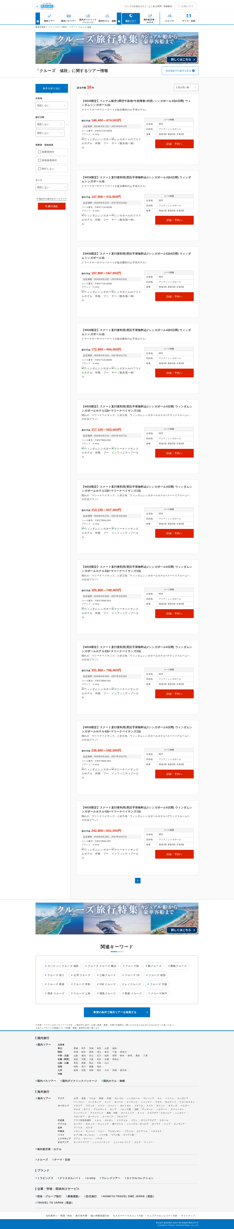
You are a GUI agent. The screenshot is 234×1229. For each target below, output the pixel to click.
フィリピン (79, 1102)
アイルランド (100, 1109)
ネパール (118, 1102)
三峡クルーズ (107, 975)
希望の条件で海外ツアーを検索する (115, 1012)
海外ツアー (44, 1098)
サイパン (88, 1138)
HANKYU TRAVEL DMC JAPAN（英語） (129, 1196)
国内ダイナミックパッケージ (79, 1080)
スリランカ (132, 1102)
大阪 (91, 1059)
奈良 (99, 1059)
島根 (84, 1063)
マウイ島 (115, 1135)
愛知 (138, 1056)
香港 (84, 1098)
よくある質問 (155, 6)
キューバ (90, 1131)
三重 (145, 1056)
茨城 (76, 1052)
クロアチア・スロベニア (159, 1113)
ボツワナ (156, 1124)
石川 (99, 1056)
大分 (107, 1070)
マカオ (92, 1098)
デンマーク (147, 1109)
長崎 (91, 1070)
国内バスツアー (46, 1080)
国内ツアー (44, 1045)
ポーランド (93, 1117)
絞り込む (53, 206)
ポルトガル (125, 1106)
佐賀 (84, 1070)
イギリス (138, 1106)
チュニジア (103, 1124)
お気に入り (188, 6)
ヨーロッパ (63, 1106)
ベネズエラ (156, 1131)
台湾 (76, 1098)
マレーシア (148, 1098)
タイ (159, 1098)
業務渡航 (73, 1196)
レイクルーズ (133, 984)
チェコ (141, 1113)
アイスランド (96, 1113)
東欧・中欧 (112, 1113)
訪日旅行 (91, 1196)
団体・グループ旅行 (49, 1196)
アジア (61, 1098)
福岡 (76, 1070)
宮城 (91, 1048)
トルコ (98, 1120)
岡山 (91, 1063)
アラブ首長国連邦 (82, 1120)
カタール (164, 1120)
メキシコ (78, 1131)
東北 (60, 1048)
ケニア (167, 1124)
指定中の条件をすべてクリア (53, 199)
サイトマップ (188, 1216)
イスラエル (122, 1120)
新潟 (84, 1056)
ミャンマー (146, 1102)
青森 (76, 1048)
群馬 (91, 1052)
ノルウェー (161, 1109)
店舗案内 (167, 6)
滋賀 (76, 1059)
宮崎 (114, 1070)
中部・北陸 (63, 1056)
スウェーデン (177, 1109)
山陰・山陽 (63, 1063)
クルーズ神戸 (159, 993)
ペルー (101, 1131)
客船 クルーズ (133, 993)
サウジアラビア (148, 1120)
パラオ (99, 1138)
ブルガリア (122, 1117)
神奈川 (123, 1052)
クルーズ (42, 1159)
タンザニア (179, 1124)
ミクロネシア (64, 1138)
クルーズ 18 (132, 975)
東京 (107, 1052)
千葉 (114, 1052)
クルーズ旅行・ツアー (65, 27)
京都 (84, 1059)
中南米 (61, 1131)
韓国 (101, 1098)
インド (108, 1102)
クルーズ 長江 (55, 975)
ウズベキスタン (187, 1102)
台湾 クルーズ (82, 975)
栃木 (84, 1052)
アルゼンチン (114, 1131)
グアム (77, 1138)
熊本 (99, 1070)
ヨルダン (109, 1120)
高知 (99, 1067)
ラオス (158, 1102)
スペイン (112, 1106)
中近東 (61, 1120)
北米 (60, 1128)
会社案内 (50, 1216)
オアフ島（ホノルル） (85, 1135)
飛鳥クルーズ (107, 993)
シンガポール (133, 1098)
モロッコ (90, 1124)
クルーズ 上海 (82, 993)
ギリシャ (160, 1106)
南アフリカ (117, 1124)
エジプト (78, 1124)
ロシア (113, 1109)
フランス (90, 1106)
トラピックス (45, 1178)
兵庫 (107, 1059)
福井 (107, 1056)
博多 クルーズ (55, 993)
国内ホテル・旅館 (114, 1080)
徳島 (76, 1067)
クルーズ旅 (132, 966)
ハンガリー (180, 1113)
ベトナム (169, 1098)
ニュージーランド (101, 1142)
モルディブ (170, 1102)
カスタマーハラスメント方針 (128, 1216)
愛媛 (91, 1067)
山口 (107, 1063)
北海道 (61, 1045)
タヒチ (137, 1142)
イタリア (78, 1106)
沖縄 (60, 1074)
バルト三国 (125, 1109)
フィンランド (80, 1113)
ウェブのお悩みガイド (136, 6)
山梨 (76, 1056)
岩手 (84, 1048)
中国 (109, 1098)
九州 (60, 1070)
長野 (114, 1056)
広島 (99, 1063)
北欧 (136, 1109)
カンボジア (182, 1098)
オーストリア (127, 1113)
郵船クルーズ (178, 966)
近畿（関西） (64, 1059)
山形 (107, 1048)
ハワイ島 (103, 1135)
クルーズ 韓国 (157, 975)
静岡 (130, 1056)
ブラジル (128, 1131)
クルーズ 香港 (55, 984)
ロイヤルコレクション (140, 1178)
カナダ (89, 1128)
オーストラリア (81, 1142)
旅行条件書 (81, 1216)
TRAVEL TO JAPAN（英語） (55, 1202)
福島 (114, 1048)
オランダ (172, 1106)
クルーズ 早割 (82, 984)
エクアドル (141, 1131)
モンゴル (119, 1098)
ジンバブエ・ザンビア (138, 1124)
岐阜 (122, 1056)
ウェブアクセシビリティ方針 (162, 1216)
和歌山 (115, 1059)
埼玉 (99, 1052)
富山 (91, 1056)
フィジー (148, 1142)
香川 (84, 1067)
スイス (149, 1106)
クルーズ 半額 (158, 984)
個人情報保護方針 (100, 1216)
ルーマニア (107, 1117)
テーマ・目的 (62, 1159)
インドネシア (94, 1102)
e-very (91, 1178)
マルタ (77, 1109)
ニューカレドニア (122, 1142)
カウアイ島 (128, 1135)
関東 (60, 1052)
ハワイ (61, 1135)
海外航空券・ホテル (49, 1149)
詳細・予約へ (174, 144)
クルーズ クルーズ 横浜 (102, 966)
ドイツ (101, 1106)
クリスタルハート (70, 1178)
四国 (60, 1067)
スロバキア (79, 1117)
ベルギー (185, 1106)
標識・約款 (66, 1216)
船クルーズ (155, 966)
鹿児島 (123, 1070)
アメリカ (78, 1128)
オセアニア (63, 1142)
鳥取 (76, 1063)
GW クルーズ (107, 984)
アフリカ (62, 1124)
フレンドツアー (111, 1178)
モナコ (87, 1109)
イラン (134, 1120)
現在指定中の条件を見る (178, 70)
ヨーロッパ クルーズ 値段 (63, 966)
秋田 (99, 1048)
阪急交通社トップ (43, 27)
